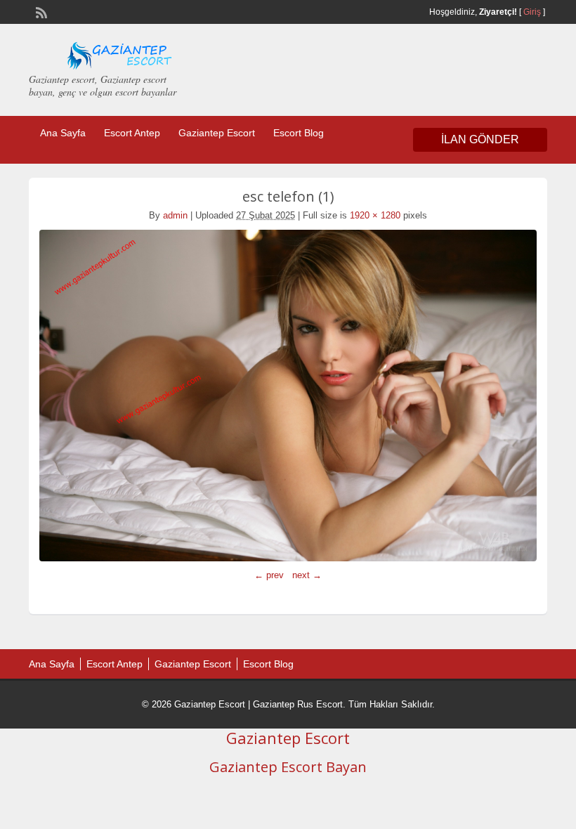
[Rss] (40, 11)
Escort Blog (298, 132)
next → (307, 575)
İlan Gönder (480, 139)
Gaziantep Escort (216, 132)
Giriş (532, 12)
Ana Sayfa (63, 132)
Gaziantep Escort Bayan (288, 766)
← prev (269, 575)
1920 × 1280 (375, 215)
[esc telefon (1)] (288, 395)
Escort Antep (132, 132)
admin (175, 215)
